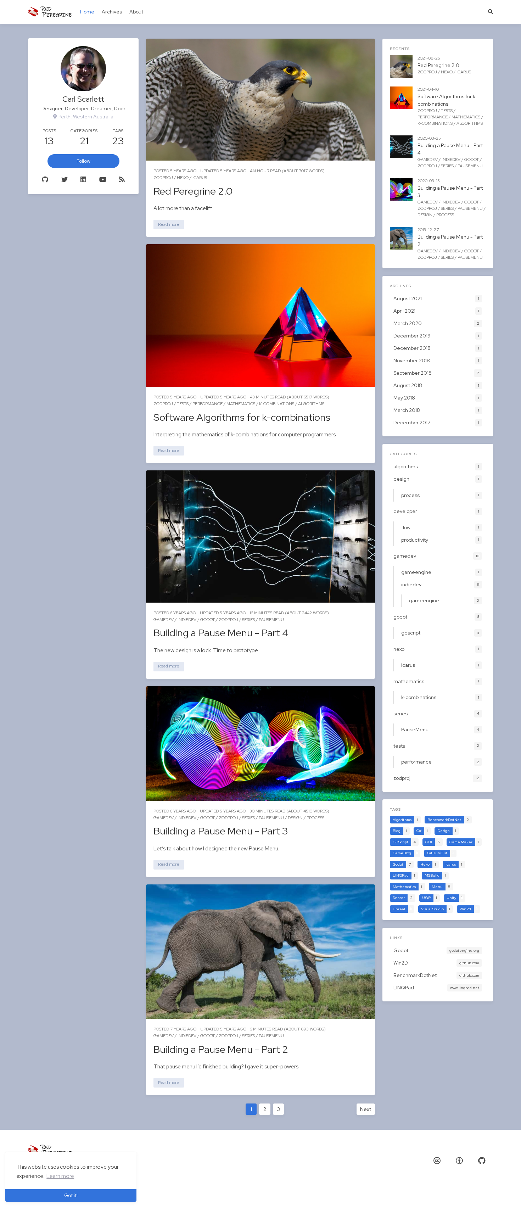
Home (87, 12)
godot (207, 619)
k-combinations (276, 404)
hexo (183, 177)
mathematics (240, 404)
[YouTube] (102, 180)
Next (365, 1109)
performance (207, 404)
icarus (199, 177)
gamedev (163, 619)
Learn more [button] (60, 1176)
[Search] (490, 12)
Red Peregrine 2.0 (193, 191)
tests (183, 404)
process (315, 818)
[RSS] (122, 180)
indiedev (187, 619)
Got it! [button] (71, 1195)
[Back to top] (393, 1193)
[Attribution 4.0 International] (459, 1160)
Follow (83, 161)
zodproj (163, 177)
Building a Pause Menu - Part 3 (220, 831)
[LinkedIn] (83, 180)
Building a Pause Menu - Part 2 (220, 1049)
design (295, 818)
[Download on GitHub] (481, 1160)
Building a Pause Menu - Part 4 (220, 632)
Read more (168, 224)
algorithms (311, 404)
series (248, 619)
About (136, 12)
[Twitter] (64, 180)
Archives (112, 12)
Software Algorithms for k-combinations (241, 417)
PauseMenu (271, 619)
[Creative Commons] (437, 1160)
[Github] (45, 180)
